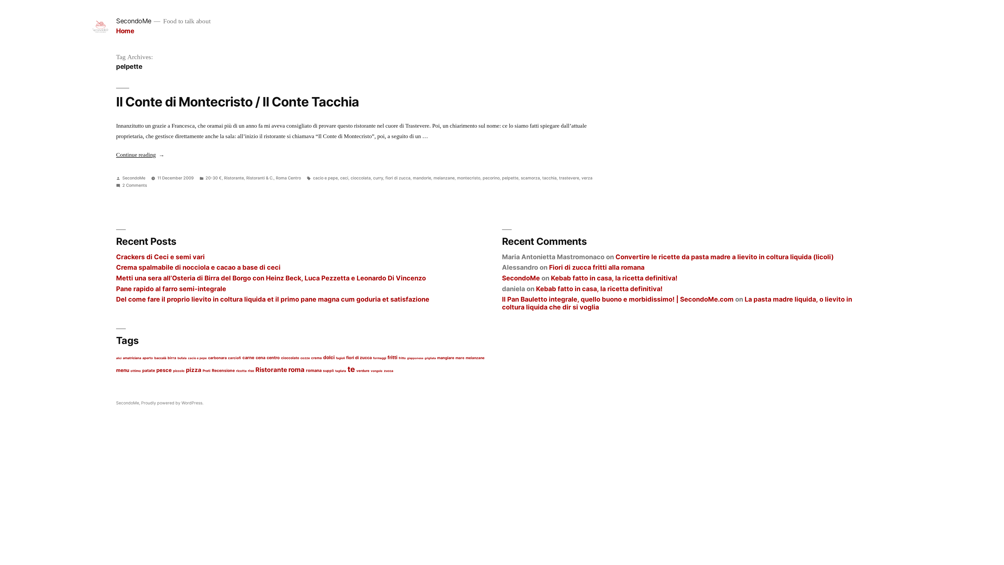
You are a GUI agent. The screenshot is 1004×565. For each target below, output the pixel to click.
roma (296, 370)
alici (119, 358)
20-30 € (214, 178)
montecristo (468, 178)
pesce (164, 370)
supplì (328, 371)
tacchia (549, 178)
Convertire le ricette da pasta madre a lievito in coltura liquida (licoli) (724, 257)
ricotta (241, 371)
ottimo (135, 371)
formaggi (379, 358)
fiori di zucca (397, 178)
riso (251, 371)
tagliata (340, 371)
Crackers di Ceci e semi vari (160, 257)
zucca (388, 371)
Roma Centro (288, 178)
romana (314, 370)
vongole (377, 371)
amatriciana (132, 358)
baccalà (160, 358)
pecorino (491, 178)
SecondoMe (133, 21)
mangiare (445, 357)
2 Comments (134, 185)
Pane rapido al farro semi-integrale (171, 289)
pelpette (510, 178)
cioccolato (290, 358)
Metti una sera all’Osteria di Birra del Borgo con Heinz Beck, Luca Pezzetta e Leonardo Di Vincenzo (271, 278)
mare (459, 358)
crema (316, 358)
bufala (182, 358)
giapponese (415, 358)
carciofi (234, 358)
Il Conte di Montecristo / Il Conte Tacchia (237, 102)
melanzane (444, 178)
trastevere (569, 178)
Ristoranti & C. (259, 178)
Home (125, 31)
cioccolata (361, 178)
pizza (193, 369)
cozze (305, 358)
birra (172, 358)
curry (378, 178)
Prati (206, 371)
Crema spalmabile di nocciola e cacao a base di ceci (198, 267)
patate (148, 370)
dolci (329, 357)
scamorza (530, 178)
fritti (392, 357)
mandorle (422, 178)
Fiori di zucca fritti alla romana (596, 267)
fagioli (340, 358)
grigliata (430, 358)
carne (248, 357)
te (351, 369)
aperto (147, 358)
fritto (402, 358)
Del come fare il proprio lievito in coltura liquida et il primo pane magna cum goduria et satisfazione (272, 299)
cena (260, 357)
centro (273, 357)
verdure (362, 371)
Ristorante (234, 178)
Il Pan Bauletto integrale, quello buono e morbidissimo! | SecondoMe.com (618, 299)
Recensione (223, 370)
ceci (344, 178)
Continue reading (140, 155)
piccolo (179, 371)
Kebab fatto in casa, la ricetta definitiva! (614, 278)
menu (122, 370)
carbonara (217, 357)
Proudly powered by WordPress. (172, 402)
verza (586, 178)
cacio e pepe (325, 178)
